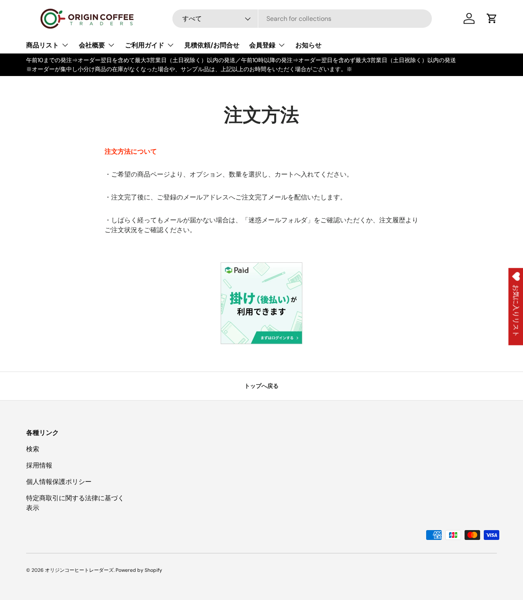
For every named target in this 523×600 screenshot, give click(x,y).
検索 (32, 449)
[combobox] (302, 18)
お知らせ (308, 45)
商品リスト (42, 45)
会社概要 (92, 45)
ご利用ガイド (144, 45)
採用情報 (39, 465)
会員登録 (262, 45)
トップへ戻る (261, 386)
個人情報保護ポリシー (59, 481)
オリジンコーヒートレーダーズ (79, 570)
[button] (492, 18)
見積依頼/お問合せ (211, 45)
